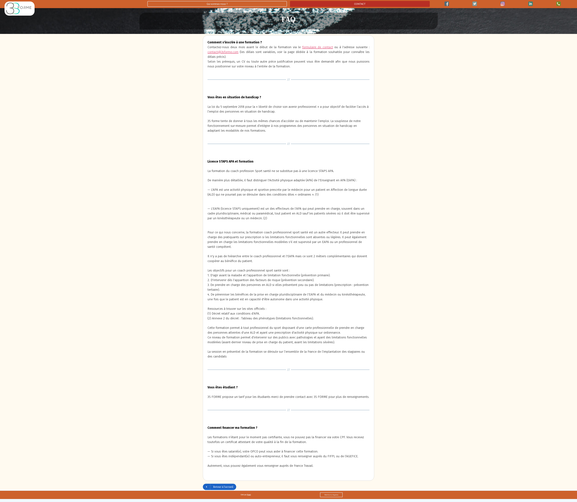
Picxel (249, 495)
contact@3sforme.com (223, 52)
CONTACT (360, 3)
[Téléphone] (558, 4)
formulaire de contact (317, 47)
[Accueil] (20, 9)
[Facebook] (446, 4)
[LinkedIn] (502, 4)
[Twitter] (474, 4)
